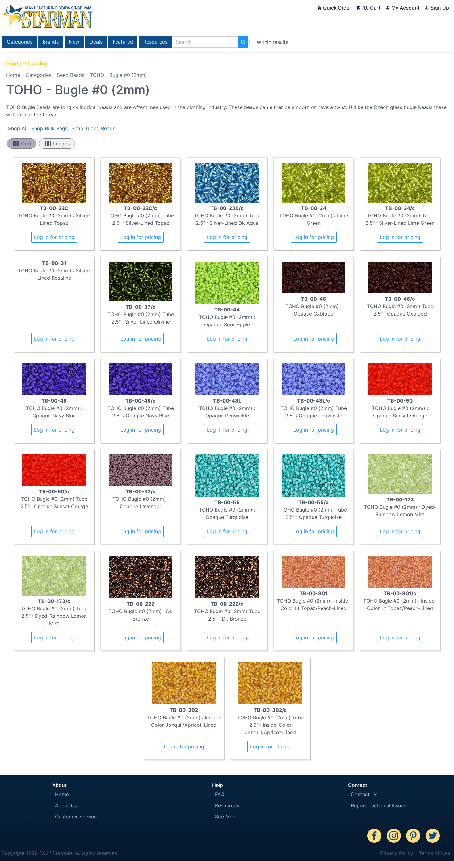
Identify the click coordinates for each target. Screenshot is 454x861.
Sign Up (439, 8)
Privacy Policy (396, 853)
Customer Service (76, 816)
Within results (272, 42)
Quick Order (336, 8)
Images (57, 143)
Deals (96, 42)
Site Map (225, 816)
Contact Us (364, 794)
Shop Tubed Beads (93, 128)
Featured (123, 42)
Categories (19, 42)
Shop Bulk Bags (49, 128)
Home (13, 75)
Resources (155, 42)
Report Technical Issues (378, 805)
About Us (66, 805)
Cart (372, 8)
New (74, 42)
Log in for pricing (54, 237)
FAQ (219, 794)
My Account (405, 8)
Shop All (17, 128)
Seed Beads (70, 75)
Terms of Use (434, 853)
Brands (51, 42)
